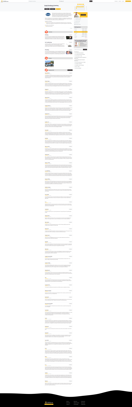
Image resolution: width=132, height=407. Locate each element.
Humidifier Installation (78, 63)
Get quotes (85, 49)
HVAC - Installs (77, 66)
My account (75, 401)
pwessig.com (77, 22)
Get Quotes (116, 1)
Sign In (123, 1)
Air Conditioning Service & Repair (80, 54)
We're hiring (68, 402)
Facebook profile (78, 24)
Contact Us (120, 1)
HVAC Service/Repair (78, 68)
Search (91, 1)
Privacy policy (83, 401)
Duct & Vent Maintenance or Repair (80, 62)
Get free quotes (76, 404)
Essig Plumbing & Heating (51, 5)
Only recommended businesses (49, 404)
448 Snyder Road (78, 19)
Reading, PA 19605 (78, 18)
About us (67, 401)
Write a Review (70, 70)
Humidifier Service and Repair (79, 65)
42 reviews (83, 5)
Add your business (76, 402)
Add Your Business (128, 1)
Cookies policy (83, 404)
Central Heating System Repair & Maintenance (79, 60)
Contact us (68, 404)
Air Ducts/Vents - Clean (78, 55)
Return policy (83, 402)
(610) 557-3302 (78, 21)
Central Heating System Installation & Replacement (80, 58)
